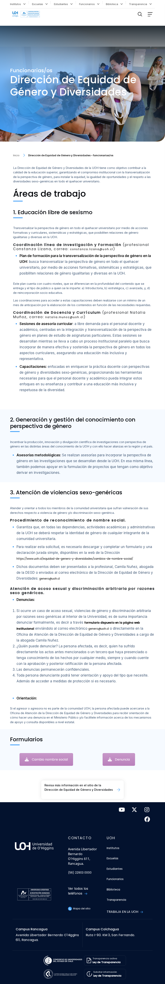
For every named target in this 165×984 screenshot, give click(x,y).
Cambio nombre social (50, 759)
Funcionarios (87, 4)
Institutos (16, 4)
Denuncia (122, 759)
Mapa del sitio (81, 908)
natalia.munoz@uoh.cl (64, 317)
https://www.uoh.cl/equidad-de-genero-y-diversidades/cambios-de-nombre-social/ (74, 559)
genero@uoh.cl (49, 579)
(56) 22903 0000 (80, 873)
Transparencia (139, 4)
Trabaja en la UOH (123, 911)
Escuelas (38, 4)
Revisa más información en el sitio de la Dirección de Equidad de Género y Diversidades (78, 787)
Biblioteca (113, 4)
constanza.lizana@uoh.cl (91, 249)
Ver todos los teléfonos (78, 890)
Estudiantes (62, 4)
